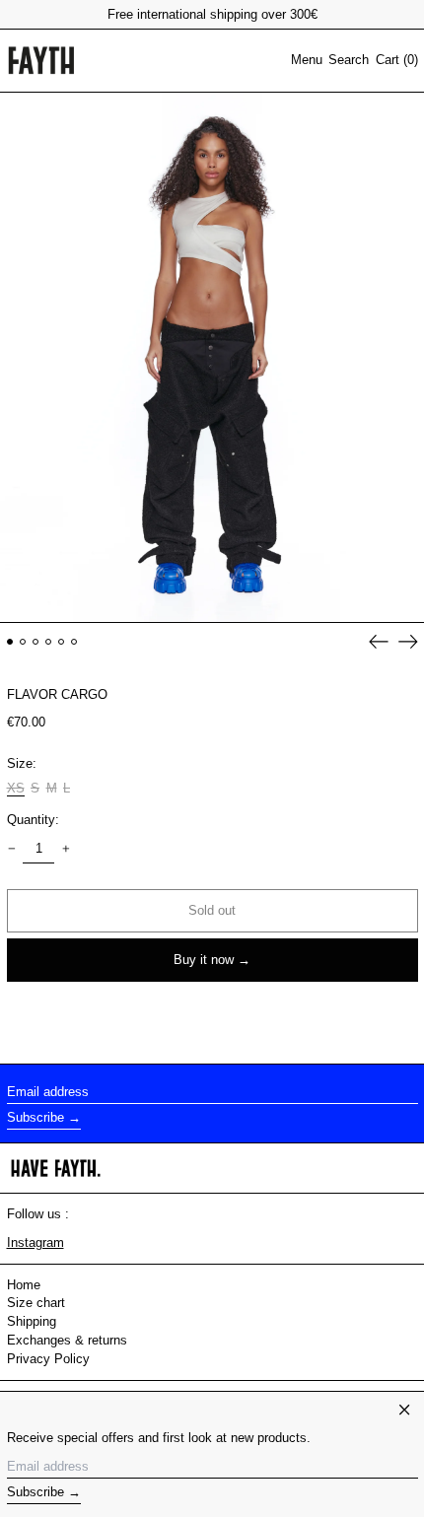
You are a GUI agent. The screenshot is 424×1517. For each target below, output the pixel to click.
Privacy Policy (48, 1358)
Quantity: (33, 819)
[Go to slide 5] (61, 642)
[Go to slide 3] (36, 642)
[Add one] (65, 848)
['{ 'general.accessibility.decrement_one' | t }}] (11, 848)
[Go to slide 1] (10, 642)
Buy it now (204, 959)
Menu (306, 59)
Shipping (31, 1321)
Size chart (36, 1302)
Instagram (35, 1242)
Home (23, 1284)
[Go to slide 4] (48, 642)
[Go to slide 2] (23, 642)
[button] (348, 60)
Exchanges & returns (67, 1340)
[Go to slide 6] (74, 642)
